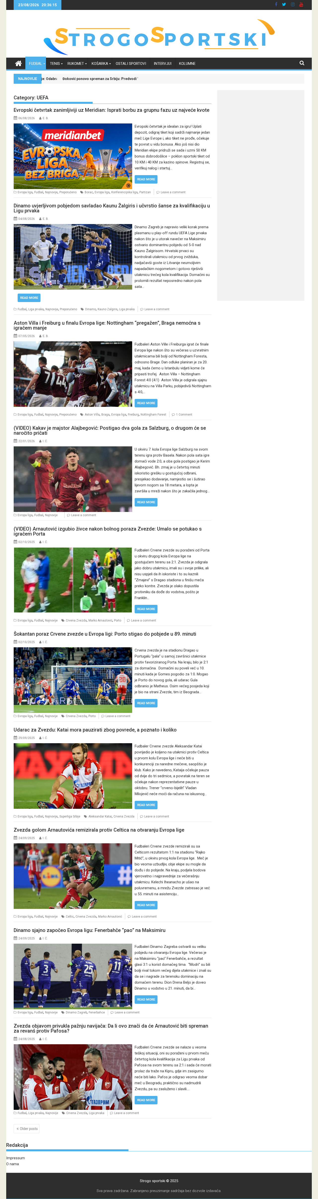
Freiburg (133, 414)
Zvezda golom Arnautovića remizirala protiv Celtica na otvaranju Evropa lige (99, 830)
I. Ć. (45, 441)
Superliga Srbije (69, 816)
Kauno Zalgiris (108, 309)
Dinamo (90, 309)
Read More (146, 179)
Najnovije (51, 192)
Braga (105, 414)
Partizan (145, 192)
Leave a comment (173, 192)
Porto (117, 620)
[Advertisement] (261, 125)
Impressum (15, 1158)
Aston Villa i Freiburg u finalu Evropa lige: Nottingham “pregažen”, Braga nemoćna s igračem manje (107, 325)
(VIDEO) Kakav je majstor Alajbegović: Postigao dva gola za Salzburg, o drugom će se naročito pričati (110, 430)
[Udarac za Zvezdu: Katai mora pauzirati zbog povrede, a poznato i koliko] (73, 746)
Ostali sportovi (131, 63)
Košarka (100, 63)
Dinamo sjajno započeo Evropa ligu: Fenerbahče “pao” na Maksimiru (89, 930)
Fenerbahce (97, 1012)
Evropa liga (25, 192)
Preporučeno (68, 192)
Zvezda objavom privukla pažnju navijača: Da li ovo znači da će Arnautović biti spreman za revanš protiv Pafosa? (111, 1028)
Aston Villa (92, 414)
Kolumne (187, 63)
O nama (12, 1164)
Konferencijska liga (124, 192)
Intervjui (162, 63)
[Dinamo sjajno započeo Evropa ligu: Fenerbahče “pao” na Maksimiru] (73, 946)
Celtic (70, 916)
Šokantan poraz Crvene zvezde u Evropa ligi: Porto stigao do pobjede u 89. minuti (105, 634)
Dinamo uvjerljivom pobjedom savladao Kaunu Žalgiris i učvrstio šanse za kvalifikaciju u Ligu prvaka (112, 208)
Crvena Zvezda (76, 620)
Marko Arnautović (100, 620)
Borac (89, 192)
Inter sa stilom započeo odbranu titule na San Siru (129, 79)
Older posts (29, 1129)
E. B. (46, 118)
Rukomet (76, 63)
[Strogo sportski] (159, 54)
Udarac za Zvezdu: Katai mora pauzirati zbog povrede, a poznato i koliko (95, 730)
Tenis (55, 63)
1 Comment (184, 414)
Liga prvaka (36, 309)
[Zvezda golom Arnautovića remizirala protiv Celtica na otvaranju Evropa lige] (73, 846)
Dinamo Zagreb (76, 1012)
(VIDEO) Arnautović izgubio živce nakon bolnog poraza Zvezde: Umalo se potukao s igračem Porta (108, 531)
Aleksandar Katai (100, 816)
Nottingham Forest (153, 414)
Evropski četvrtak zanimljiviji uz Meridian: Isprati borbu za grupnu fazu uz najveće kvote (111, 110)
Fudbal (35, 63)
